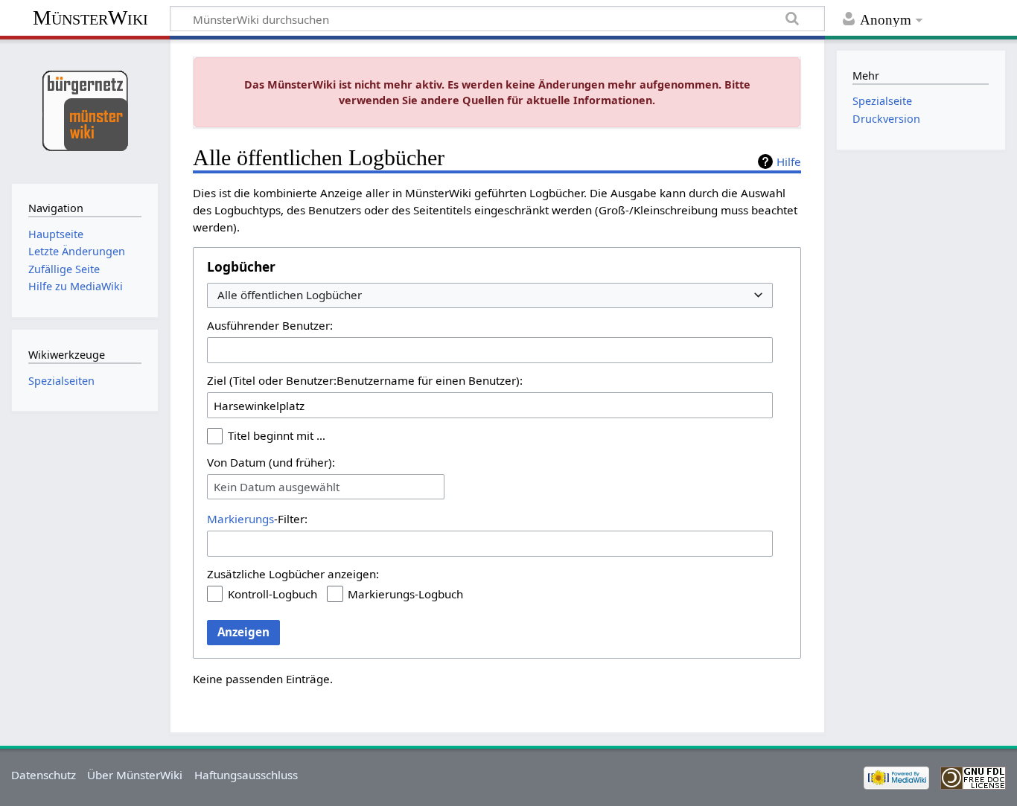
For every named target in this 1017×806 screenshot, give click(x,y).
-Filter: (257, 518)
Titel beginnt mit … (276, 435)
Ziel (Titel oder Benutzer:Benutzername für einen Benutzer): (365, 380)
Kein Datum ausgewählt (276, 487)
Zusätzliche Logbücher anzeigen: (293, 573)
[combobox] (490, 296)
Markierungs (240, 518)
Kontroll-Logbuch (272, 593)
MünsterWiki (90, 17)
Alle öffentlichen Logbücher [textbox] (289, 295)
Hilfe (789, 161)
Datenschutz (43, 774)
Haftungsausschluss (246, 774)
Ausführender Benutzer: (270, 325)
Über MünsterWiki (134, 774)
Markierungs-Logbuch (405, 593)
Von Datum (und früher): (271, 462)
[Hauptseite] (84, 110)
